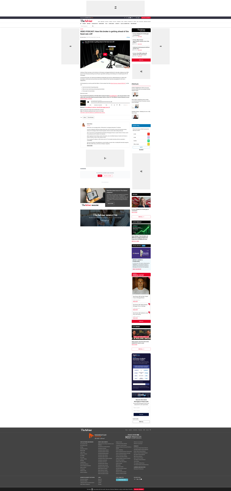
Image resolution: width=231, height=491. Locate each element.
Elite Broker (91, 117)
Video (122, 21)
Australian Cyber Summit (103, 456)
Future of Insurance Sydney (121, 454)
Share (129, 37)
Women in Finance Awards (121, 471)
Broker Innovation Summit (103, 473)
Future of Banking (119, 449)
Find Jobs (141, 414)
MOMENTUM (89, 17)
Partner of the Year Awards (121, 461)
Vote (141, 147)
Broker (88, 23)
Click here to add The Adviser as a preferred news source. (92, 112)
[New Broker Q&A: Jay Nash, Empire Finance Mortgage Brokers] (141, 285)
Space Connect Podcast (138, 457)
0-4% (135, 134)
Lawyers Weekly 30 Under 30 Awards (123, 458)
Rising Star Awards (119, 466)
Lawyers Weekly (83, 458)
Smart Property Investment (85, 465)
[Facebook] (124, 17)
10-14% (135, 140)
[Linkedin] (128, 17)
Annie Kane (84, 37)
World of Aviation (83, 472)
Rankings (119, 21)
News (99, 21)
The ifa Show (136, 461)
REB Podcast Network (138, 456)
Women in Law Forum (138, 443)
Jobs (137, 21)
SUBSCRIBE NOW (105, 220)
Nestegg (82, 460)
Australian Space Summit (103, 465)
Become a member (146, 17)
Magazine (141, 21)
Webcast (126, 21)
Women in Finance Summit (121, 473)
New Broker (133, 23)
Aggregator (95, 23)
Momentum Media (83, 480)
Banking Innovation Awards (103, 466)
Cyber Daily (82, 452)
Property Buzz (83, 462)
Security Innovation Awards (121, 468)
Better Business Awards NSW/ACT (118, 83)
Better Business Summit (102, 470)
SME (144, 429)
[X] (126, 17)
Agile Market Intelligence (85, 484)
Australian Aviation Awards (103, 450)
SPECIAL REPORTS (139, 245)
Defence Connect (83, 453)
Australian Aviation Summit (103, 451)
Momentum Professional (138, 468)
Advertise (100, 480)
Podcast (114, 21)
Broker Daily (82, 450)
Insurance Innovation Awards (121, 456)
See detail (141, 149)
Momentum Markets (84, 479)
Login (138, 17)
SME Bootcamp (119, 470)
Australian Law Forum (102, 461)
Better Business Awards (102, 468)
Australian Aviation (84, 448)
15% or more (136, 144)
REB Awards (118, 465)
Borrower (101, 23)
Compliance (111, 23)
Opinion (110, 21)
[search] (150, 429)
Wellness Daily (83, 470)
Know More (89, 145)
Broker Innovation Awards (103, 471)
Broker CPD (130, 21)
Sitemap (99, 484)
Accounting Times (83, 445)
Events (134, 21)
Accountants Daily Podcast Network (141, 447)
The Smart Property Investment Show (141, 464)
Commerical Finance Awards (121, 443)
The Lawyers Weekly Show (139, 463)
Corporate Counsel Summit (121, 445)
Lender (84, 23)
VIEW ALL (141, 60)
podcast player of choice (86, 98)
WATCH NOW (134, 212)
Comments (135, 429)
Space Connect (83, 467)
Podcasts (140, 429)
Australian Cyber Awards (103, 455)
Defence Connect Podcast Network (141, 452)
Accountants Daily (83, 443)
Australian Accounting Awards (104, 446)
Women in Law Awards (138, 441)
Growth (117, 23)
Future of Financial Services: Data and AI (124, 451)
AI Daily (81, 447)
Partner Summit (119, 463)
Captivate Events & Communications (87, 482)
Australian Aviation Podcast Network (141, 449)
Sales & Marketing (125, 23)
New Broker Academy (120, 459)
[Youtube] (130, 17)
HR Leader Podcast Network (139, 454)
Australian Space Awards (103, 463)
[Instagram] (132, 17)
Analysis (106, 21)
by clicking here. (113, 95)
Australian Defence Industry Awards (105, 458)
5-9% (135, 137)
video (84, 117)
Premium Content (147, 21)
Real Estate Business (84, 463)
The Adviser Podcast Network (139, 459)
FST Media (82, 455)
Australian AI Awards (102, 448)
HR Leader (82, 457)
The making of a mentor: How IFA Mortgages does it (97, 107)
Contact (99, 482)
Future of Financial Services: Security (123, 453)
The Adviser (82, 469)
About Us (100, 479)
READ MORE (110, 203)
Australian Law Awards (102, 460)
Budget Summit (119, 441)
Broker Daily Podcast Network (140, 451)
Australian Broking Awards (103, 453)
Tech (106, 23)
